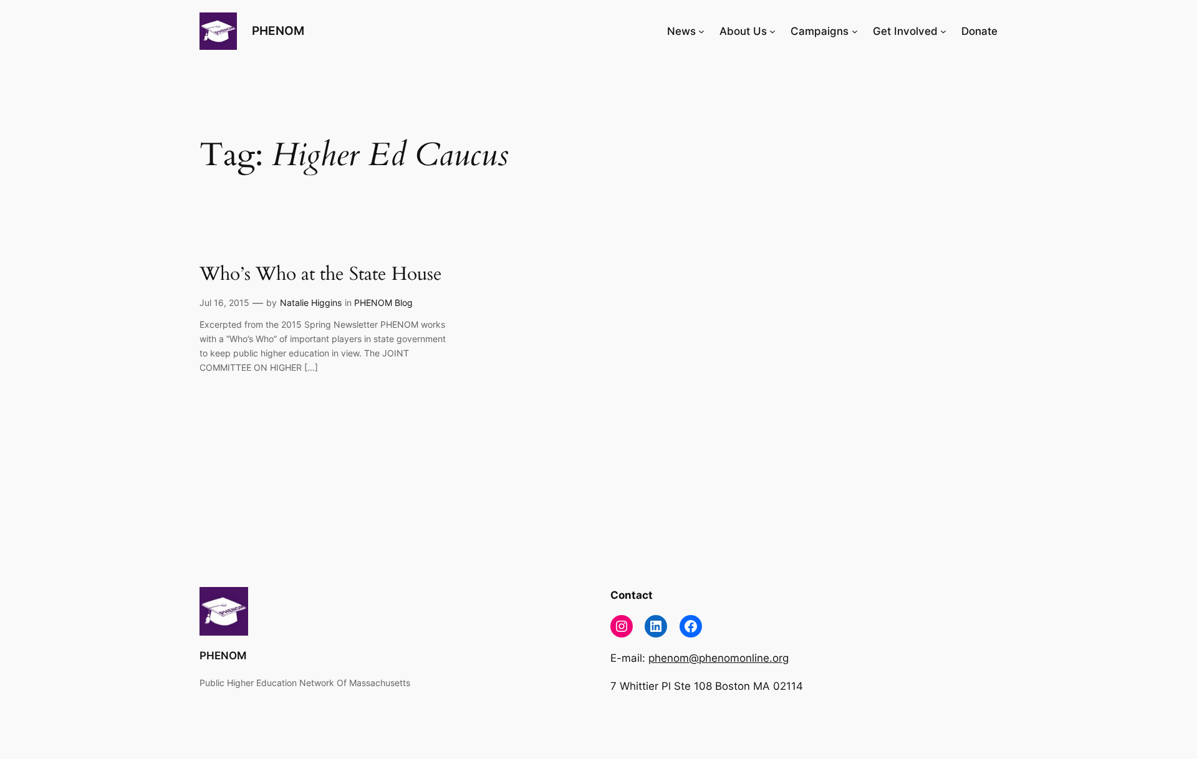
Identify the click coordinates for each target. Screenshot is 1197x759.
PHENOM (278, 30)
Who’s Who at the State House (321, 275)
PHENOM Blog (383, 302)
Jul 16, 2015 (224, 302)
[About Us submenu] (772, 31)
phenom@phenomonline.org (718, 658)
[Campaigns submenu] (855, 31)
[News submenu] (701, 31)
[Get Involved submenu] (943, 31)
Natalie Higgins (311, 302)
